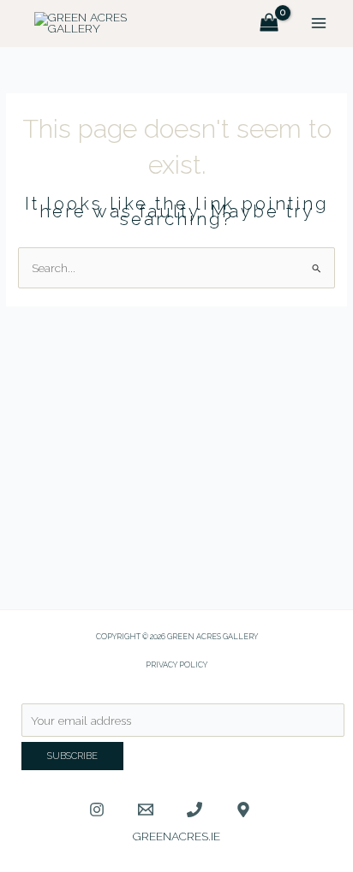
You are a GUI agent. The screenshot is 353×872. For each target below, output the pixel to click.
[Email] (145, 809)
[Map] (243, 809)
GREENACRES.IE (176, 836)
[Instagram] (97, 809)
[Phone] (194, 809)
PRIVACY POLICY (176, 664)
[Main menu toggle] (319, 23)
